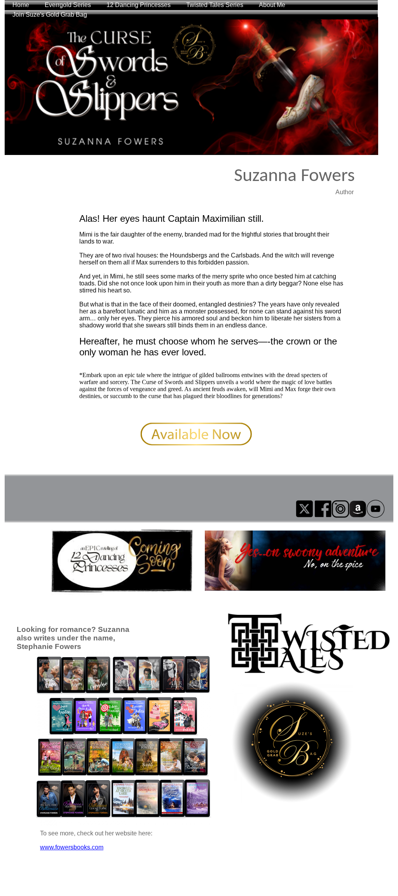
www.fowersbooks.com (71, 847)
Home (20, 5)
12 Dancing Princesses (138, 5)
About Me (272, 5)
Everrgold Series (68, 5)
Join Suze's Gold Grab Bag (49, 14)
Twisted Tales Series (214, 5)
